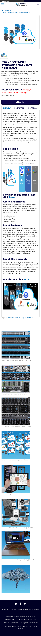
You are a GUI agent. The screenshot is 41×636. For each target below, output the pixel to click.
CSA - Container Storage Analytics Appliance (16, 12)
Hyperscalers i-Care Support (19, 623)
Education (24, 613)
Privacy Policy (33, 623)
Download (33, 108)
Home (4, 609)
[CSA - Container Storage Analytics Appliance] (4, 55)
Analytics (23, 317)
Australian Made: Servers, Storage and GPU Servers (23, 609)
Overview (6, 108)
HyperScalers (27, 626)
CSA (6, 317)
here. (12, 197)
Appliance (30, 317)
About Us (6, 623)
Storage (17, 317)
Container (11, 317)
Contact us (16, 613)
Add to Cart (21, 102)
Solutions (8, 10)
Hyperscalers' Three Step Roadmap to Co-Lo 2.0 (20, 616)
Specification (19, 108)
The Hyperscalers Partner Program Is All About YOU (21, 619)
